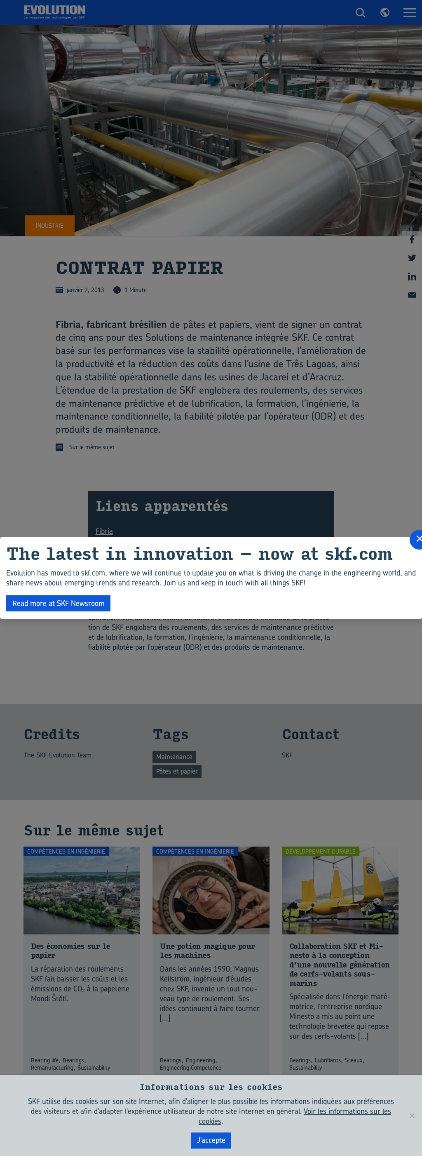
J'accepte (211, 1140)
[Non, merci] (412, 1115)
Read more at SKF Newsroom (58, 603)
